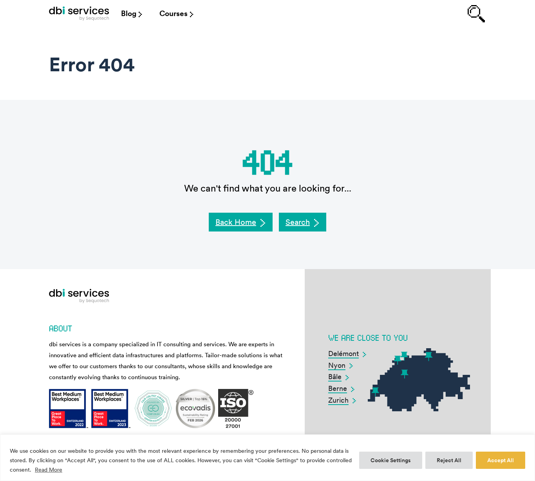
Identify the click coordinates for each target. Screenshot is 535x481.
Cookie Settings (391, 460)
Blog (128, 13)
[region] (267, 457)
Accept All (500, 460)
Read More (48, 470)
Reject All (449, 460)
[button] (241, 222)
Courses (173, 13)
